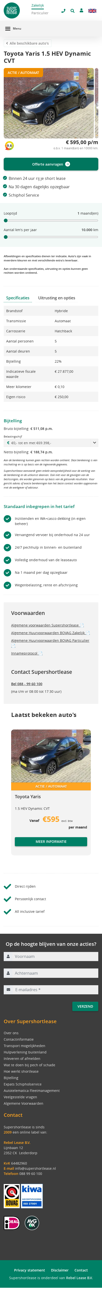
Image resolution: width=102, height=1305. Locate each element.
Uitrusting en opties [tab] (56, 298)
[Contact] (81, 10)
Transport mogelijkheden (24, 1045)
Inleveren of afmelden (22, 1058)
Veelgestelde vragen (20, 1097)
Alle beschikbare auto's (29, 43)
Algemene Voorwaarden (23, 1103)
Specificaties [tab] (17, 298)
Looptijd (10, 213)
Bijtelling (11, 1077)
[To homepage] (17, 10)
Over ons (11, 1033)
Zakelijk (37, 5)
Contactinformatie (19, 1039)
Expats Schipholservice (23, 1084)
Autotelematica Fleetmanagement (32, 1090)
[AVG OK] (32, 1222)
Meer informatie (51, 841)
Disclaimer (60, 1270)
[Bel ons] (63, 11)
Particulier (40, 13)
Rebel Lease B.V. (79, 1277)
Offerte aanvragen (47, 164)
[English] (92, 11)
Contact (81, 1270)
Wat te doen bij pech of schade (29, 1065)
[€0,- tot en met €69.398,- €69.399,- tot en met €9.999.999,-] (51, 443)
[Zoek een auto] (73, 11)
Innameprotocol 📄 (27, 653)
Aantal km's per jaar (20, 229)
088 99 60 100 (30, 1173)
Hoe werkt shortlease (21, 1071)
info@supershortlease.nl (35, 1168)
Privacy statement (29, 1270)
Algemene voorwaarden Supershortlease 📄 (47, 625)
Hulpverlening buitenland (25, 1052)
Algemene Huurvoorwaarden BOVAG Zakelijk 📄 (50, 632)
